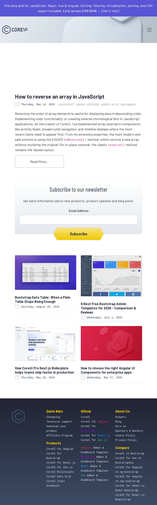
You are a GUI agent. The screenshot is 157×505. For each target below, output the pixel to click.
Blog (118, 421)
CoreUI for (94, 421)
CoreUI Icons (55, 481)
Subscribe (78, 233)
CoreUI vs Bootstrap (129, 453)
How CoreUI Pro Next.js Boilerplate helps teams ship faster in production (44, 370)
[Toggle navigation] (149, 30)
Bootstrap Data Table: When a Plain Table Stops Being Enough (42, 299)
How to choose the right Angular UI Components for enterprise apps (108, 370)
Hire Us (120, 426)
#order (105, 104)
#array (80, 104)
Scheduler (53, 485)
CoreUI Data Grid (58, 476)
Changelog (53, 417)
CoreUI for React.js (60, 462)
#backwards (128, 104)
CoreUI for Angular (60, 449)
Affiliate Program (59, 435)
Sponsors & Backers (129, 431)
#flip (115, 104)
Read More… (39, 161)
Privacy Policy (126, 440)
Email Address (78, 210)
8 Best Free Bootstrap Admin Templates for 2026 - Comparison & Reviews (108, 308)
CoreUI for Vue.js (59, 467)
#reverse (93, 104)
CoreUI (85, 417)
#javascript (66, 104)
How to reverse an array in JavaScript (59, 96)
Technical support (59, 421)
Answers (120, 417)
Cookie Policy (125, 435)
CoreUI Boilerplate (60, 472)
